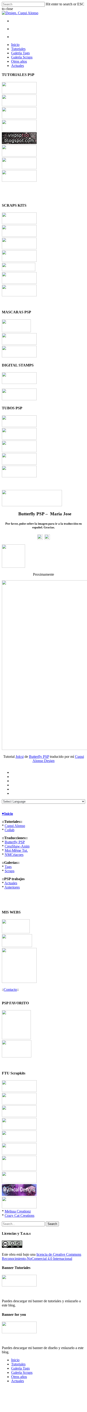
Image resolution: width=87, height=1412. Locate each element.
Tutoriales (18, 49)
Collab (9, 830)
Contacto (10, 989)
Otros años (19, 61)
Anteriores (12, 887)
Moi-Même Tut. (16, 850)
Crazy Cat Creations (19, 1215)
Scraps (9, 871)
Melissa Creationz (18, 1211)
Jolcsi (20, 757)
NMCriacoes (14, 855)
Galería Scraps (21, 57)
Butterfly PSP (39, 757)
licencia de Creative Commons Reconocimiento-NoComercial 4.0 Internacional (41, 1256)
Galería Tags (20, 53)
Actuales (17, 66)
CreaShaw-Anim (17, 846)
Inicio (15, 45)
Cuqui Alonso (15, 826)
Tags (8, 867)
